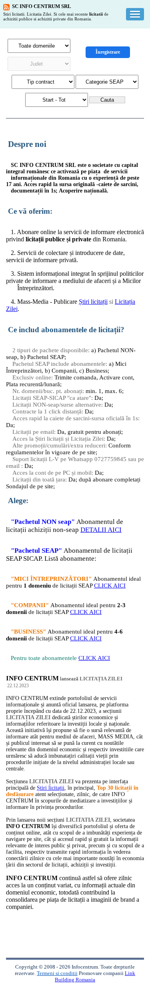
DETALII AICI (101, 530)
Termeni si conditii (57, 973)
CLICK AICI (110, 585)
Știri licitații (93, 301)
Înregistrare (108, 52)
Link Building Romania (95, 976)
